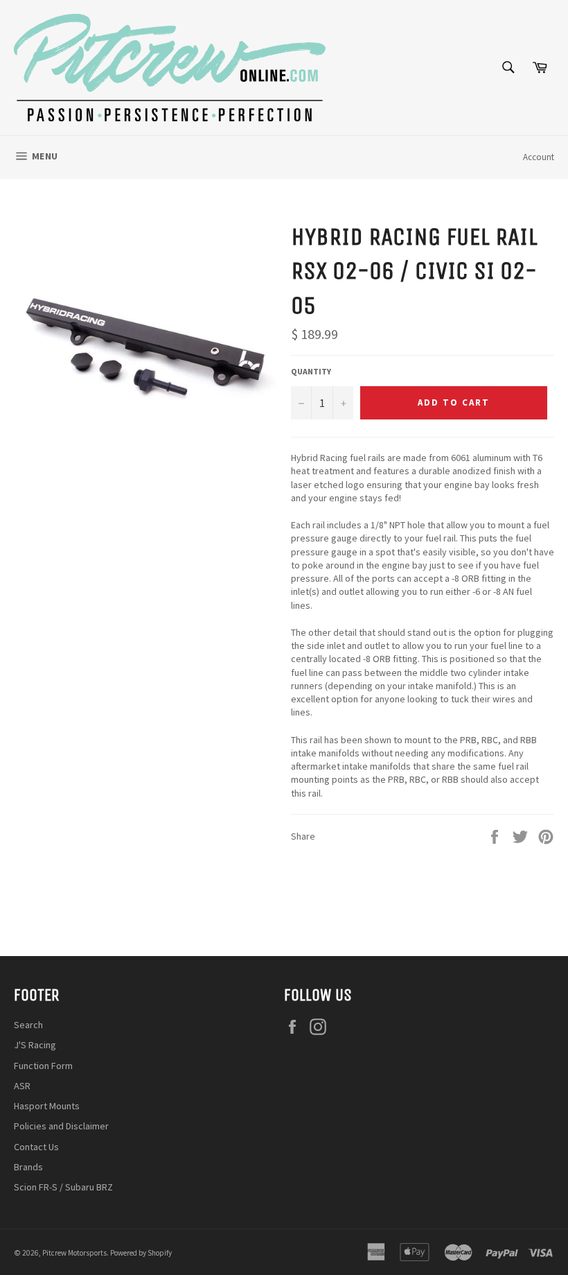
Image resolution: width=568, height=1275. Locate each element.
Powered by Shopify (141, 1253)
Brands (28, 1167)
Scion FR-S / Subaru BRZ (63, 1187)
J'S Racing (35, 1045)
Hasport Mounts (47, 1106)
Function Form (43, 1065)
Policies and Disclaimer (61, 1126)
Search (28, 1024)
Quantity (311, 371)
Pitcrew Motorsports (74, 1253)
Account (538, 157)
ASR (22, 1085)
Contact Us (36, 1146)
